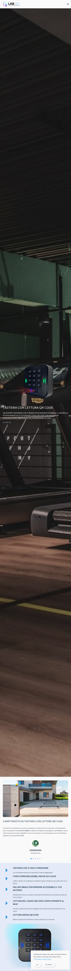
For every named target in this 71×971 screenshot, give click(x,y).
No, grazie (48, 965)
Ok (37, 965)
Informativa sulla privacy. (42, 959)
